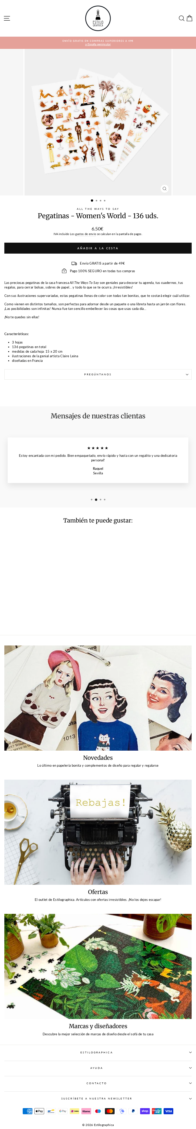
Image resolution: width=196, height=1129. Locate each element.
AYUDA (96, 1067)
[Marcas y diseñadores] (98, 966)
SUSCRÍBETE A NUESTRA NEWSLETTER (96, 1098)
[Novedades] (98, 698)
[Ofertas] (98, 832)
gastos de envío (85, 234)
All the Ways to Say (98, 208)
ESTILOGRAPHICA (96, 1052)
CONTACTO (97, 1083)
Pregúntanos (98, 374)
